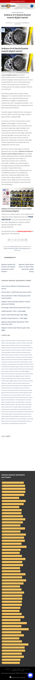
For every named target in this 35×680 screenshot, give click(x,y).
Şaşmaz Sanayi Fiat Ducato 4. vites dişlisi (22, 343)
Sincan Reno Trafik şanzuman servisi (11, 568)
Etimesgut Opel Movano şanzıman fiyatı (15, 308)
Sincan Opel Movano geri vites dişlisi (14, 315)
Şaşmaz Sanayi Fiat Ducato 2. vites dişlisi (11, 340)
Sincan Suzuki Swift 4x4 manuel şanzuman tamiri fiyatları (15, 629)
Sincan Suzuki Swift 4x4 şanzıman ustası (12, 555)
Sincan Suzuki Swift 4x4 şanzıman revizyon (12, 516)
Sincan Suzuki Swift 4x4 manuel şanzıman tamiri (13, 485)
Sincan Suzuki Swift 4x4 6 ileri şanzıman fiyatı (13, 635)
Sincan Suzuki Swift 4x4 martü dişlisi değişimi (12, 583)
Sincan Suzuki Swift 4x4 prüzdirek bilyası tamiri (13, 494)
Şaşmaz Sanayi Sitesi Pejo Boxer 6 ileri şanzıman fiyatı (15, 323)
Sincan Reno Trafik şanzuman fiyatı (10, 610)
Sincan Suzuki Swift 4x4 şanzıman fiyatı (11, 626)
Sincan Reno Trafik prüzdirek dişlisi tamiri (12, 510)
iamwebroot (26, 23)
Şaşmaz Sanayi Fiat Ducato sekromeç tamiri (19, 383)
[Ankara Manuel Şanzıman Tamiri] (14, 6)
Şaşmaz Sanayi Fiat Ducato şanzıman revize (12, 392)
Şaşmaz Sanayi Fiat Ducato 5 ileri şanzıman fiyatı (13, 345)
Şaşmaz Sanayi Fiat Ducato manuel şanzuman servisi (14, 357)
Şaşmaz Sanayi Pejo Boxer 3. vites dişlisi (21, 402)
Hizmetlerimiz (16, 669)
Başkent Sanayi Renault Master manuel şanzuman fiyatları (15, 303)
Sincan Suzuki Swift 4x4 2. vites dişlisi (11, 607)
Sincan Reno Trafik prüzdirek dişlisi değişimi (12, 522)
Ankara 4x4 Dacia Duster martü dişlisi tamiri (17, 248)
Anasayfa (8, 669)
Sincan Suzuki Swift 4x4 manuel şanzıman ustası (13, 488)
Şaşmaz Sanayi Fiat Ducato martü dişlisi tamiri (13, 374)
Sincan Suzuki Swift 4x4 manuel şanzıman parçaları (14, 546)
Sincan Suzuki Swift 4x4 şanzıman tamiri (12, 543)
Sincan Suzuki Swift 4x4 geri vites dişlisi (11, 632)
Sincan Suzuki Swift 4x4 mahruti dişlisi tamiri (12, 565)
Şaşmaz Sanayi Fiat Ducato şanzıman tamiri (21, 397)
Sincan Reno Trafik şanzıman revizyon (11, 549)
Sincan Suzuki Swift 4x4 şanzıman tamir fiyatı (13, 503)
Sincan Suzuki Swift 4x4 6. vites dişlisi (11, 571)
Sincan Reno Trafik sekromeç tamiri (10, 507)
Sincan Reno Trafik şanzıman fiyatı (10, 497)
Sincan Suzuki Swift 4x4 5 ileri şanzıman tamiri (13, 537)
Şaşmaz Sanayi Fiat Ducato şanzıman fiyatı (21, 390)
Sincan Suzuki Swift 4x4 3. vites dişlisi (11, 659)
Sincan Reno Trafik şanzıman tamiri (10, 638)
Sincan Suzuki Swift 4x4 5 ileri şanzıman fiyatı (13, 656)
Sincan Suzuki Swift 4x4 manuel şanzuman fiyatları (14, 580)
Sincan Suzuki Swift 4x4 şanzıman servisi (12, 641)
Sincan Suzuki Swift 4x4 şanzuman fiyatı (12, 613)
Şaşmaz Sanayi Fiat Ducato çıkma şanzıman (12, 385)
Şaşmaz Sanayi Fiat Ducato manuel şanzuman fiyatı (19, 355)
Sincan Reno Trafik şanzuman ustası (11, 586)
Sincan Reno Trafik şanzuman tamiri (11, 552)
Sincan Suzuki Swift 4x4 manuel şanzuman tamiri (13, 491)
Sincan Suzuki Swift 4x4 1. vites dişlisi (11, 531)
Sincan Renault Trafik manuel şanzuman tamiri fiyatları (16, 297)
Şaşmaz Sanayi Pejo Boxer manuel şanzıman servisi (18, 416)
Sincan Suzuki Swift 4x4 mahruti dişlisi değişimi (13, 616)
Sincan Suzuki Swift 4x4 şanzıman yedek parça (13, 647)
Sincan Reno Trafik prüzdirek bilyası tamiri (12, 577)
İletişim (22, 670)
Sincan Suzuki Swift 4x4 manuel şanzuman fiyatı (13, 650)
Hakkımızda (14, 670)
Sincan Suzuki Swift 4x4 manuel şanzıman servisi (13, 558)
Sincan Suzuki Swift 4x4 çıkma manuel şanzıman (13, 519)
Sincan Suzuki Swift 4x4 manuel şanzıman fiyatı (13, 540)
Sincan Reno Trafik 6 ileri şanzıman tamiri (16, 292)
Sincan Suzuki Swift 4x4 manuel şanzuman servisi (14, 500)
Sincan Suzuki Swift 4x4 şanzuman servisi (12, 595)
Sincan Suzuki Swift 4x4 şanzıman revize (12, 604)
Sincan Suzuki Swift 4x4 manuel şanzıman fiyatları (14, 534)
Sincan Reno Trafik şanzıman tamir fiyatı (12, 589)
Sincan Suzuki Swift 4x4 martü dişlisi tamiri (12, 598)
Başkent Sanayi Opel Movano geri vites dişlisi (15, 329)
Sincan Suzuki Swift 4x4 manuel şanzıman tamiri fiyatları (15, 644)
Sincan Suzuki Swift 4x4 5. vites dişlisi (11, 620)
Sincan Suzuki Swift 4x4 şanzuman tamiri (12, 601)
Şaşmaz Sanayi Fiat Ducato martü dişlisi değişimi (17, 371)
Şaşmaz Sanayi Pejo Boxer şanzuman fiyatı (12, 418)
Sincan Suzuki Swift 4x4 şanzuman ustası (12, 562)
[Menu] (31, 6)
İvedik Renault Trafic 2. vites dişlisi (13, 311)
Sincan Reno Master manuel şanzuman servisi (15, 287)
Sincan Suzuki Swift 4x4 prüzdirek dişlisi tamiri (13, 482)
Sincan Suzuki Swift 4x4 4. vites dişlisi (11, 525)
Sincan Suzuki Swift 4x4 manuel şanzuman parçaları (14, 623)
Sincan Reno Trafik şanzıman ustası (11, 662)
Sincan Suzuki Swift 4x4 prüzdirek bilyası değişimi (13, 574)
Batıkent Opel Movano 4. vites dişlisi (14, 318)
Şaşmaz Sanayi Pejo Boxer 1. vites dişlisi (11, 400)
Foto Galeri (26, 669)
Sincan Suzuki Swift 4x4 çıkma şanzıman (12, 653)
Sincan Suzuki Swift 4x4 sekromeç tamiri (11, 513)
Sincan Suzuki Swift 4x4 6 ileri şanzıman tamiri (13, 592)
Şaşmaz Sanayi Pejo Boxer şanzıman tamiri (15, 423)
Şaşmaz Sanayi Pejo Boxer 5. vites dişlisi (11, 404)
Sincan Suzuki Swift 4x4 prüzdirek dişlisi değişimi (13, 528)
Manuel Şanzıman (17, 12)
